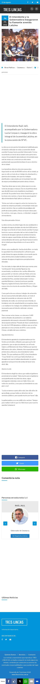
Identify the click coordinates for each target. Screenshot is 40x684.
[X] (20, 681)
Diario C (29, 67)
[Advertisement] (20, 100)
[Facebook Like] (14, 681)
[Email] (31, 681)
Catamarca (20, 67)
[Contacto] (37, 2)
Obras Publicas (9, 67)
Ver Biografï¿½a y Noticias (20, 536)
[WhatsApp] (26, 681)
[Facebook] (28, 2)
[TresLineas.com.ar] (12, 8)
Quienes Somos (10, 655)
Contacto (31, 655)
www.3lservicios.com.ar (20, 674)
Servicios (22, 655)
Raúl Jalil (20, 506)
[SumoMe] (37, 681)
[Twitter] (33, 2)
